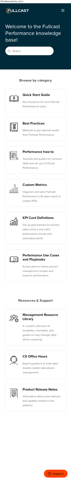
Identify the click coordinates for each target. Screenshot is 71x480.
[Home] (17, 10)
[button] (63, 471)
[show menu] (63, 10)
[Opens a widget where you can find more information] (56, 474)
